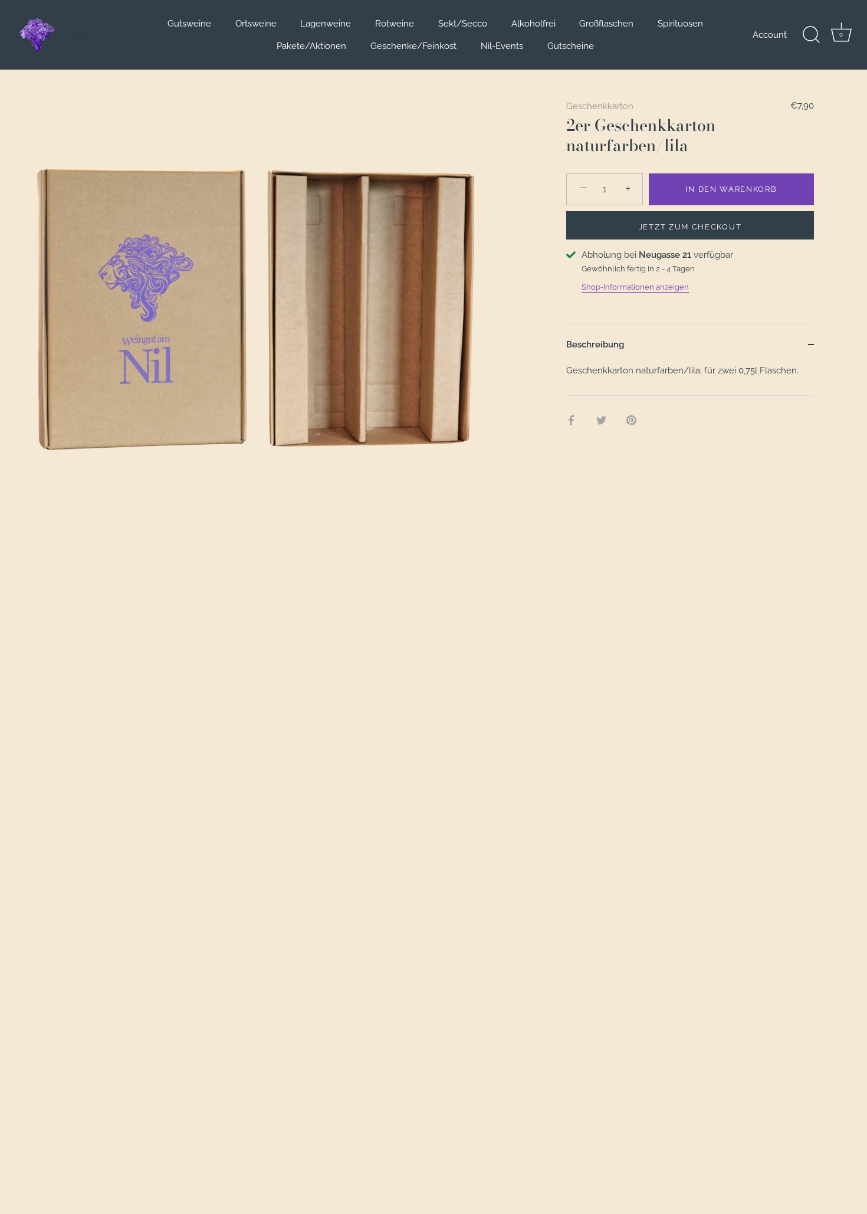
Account (770, 34)
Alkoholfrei (533, 23)
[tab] (690, 379)
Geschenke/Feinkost (413, 46)
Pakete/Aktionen (311, 46)
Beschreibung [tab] (595, 344)
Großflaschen (606, 23)
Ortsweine (256, 23)
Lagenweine (325, 23)
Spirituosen (680, 23)
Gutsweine (189, 23)
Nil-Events (502, 46)
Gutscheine (570, 46)
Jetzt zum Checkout (690, 226)
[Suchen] (811, 35)
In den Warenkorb (731, 189)
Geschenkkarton (599, 106)
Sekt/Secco (462, 23)
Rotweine (394, 23)
